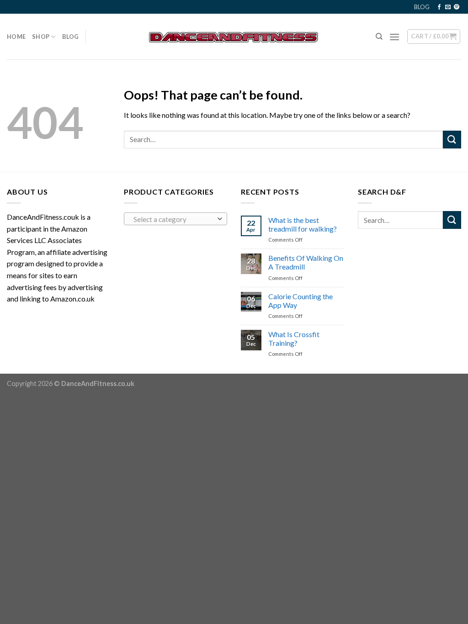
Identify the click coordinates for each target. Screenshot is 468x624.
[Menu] (394, 37)
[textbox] (173, 219)
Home (16, 36)
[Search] (379, 36)
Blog (70, 36)
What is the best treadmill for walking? (302, 224)
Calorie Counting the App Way (300, 300)
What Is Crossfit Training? (293, 338)
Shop (40, 36)
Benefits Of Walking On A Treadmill (305, 262)
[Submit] (452, 139)
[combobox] (175, 218)
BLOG (422, 7)
